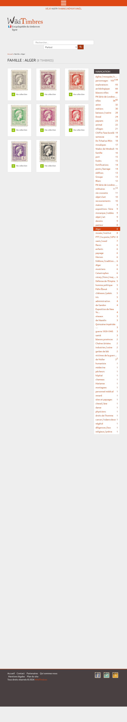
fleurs (107, 244)
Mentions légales (16, 676)
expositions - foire (107, 208)
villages (107, 128)
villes (105, 100)
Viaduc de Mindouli (107, 148)
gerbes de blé (107, 351)
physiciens (107, 411)
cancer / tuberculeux (107, 419)
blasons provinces (107, 339)
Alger (107, 228)
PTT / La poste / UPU (107, 236)
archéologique (107, 88)
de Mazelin (107, 320)
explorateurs (107, 84)
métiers (107, 108)
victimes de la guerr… (107, 355)
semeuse (107, 136)
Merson (107, 257)
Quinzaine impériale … (107, 326)
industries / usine (107, 347)
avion (107, 104)
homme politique (107, 285)
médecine (107, 367)
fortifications (107, 164)
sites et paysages (107, 399)
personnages (105, 80)
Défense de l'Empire (107, 281)
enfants (107, 249)
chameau (107, 379)
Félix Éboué (107, 289)
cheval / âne (107, 403)
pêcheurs (107, 371)
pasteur (107, 224)
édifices (107, 172)
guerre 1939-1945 (107, 331)
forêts (107, 160)
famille (107, 152)
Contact (21, 673)
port (107, 156)
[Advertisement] (107, 483)
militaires (105, 188)
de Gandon (107, 305)
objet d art (107, 196)
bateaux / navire (107, 112)
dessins (107, 220)
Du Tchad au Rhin (107, 140)
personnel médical (107, 391)
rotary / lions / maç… (107, 277)
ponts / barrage (107, 168)
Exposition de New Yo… (107, 311)
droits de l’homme (107, 415)
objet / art (107, 216)
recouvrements (107, 200)
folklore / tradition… (107, 261)
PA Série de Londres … (107, 97)
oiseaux (107, 316)
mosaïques (107, 144)
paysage (107, 253)
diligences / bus (107, 427)
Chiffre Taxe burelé (107, 132)
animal (107, 124)
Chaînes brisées (107, 343)
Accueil (10, 54)
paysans (107, 120)
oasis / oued (107, 240)
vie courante (107, 192)
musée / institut (107, 232)
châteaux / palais (107, 293)
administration (107, 301)
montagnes (107, 387)
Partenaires (32, 673)
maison (107, 204)
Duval (107, 116)
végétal (107, 423)
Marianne (107, 383)
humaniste (107, 363)
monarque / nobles (107, 212)
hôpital (107, 375)
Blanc (107, 180)
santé (107, 335)
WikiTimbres (41, 679)
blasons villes (107, 92)
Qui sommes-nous (48, 673)
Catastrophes (107, 273)
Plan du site (32, 676)
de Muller (106, 359)
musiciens (107, 269)
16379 (54, 8)
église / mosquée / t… (107, 76)
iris (107, 297)
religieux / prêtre (107, 431)
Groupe (107, 176)
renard (107, 395)
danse (107, 407)
